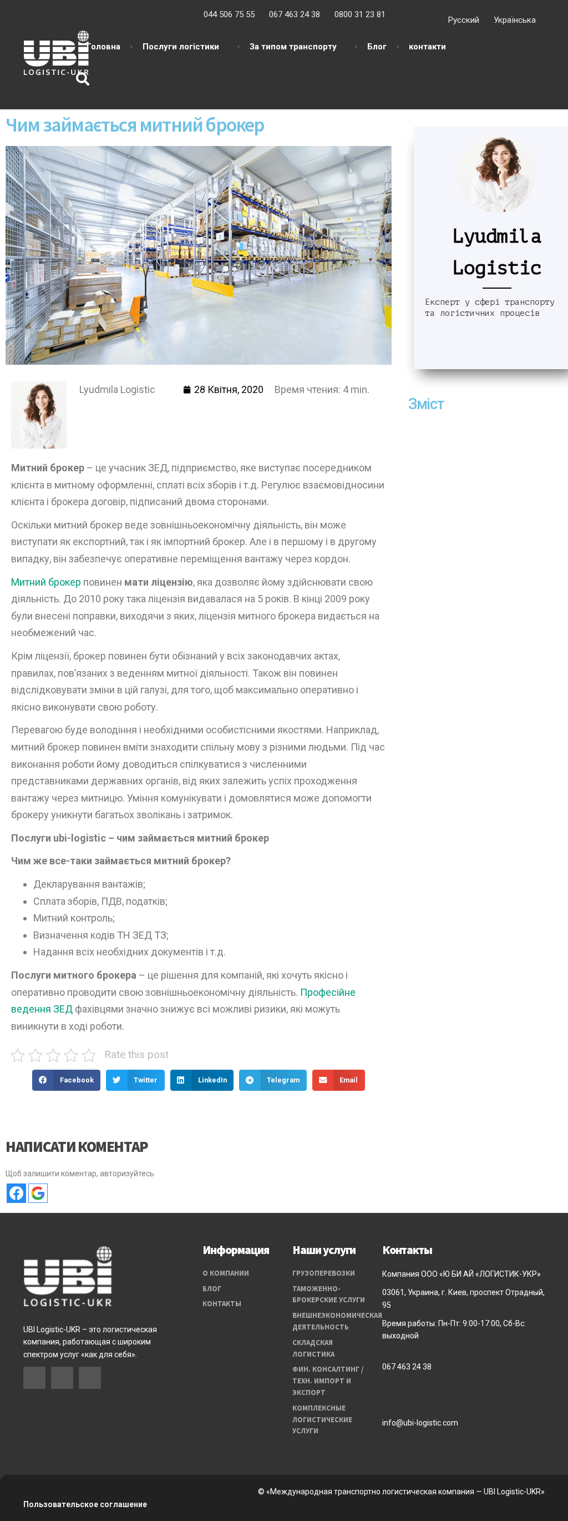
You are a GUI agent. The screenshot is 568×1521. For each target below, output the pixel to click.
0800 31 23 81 (360, 14)
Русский (463, 20)
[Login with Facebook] (16, 1193)
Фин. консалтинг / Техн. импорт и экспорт (327, 1380)
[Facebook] (83, 409)
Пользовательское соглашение (85, 1504)
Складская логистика (313, 1348)
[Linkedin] (123, 409)
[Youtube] (164, 409)
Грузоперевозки (323, 1273)
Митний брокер (47, 582)
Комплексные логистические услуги (322, 1419)
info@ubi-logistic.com (420, 1422)
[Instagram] (103, 409)
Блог (377, 47)
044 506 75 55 (229, 14)
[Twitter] (144, 409)
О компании (225, 1273)
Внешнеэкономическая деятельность (329, 1321)
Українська (515, 20)
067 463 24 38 (294, 14)
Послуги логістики (181, 47)
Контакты (221, 1303)
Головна (103, 47)
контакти (427, 47)
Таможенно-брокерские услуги (328, 1294)
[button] (66, 1080)
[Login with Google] (38, 1193)
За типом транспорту (293, 47)
